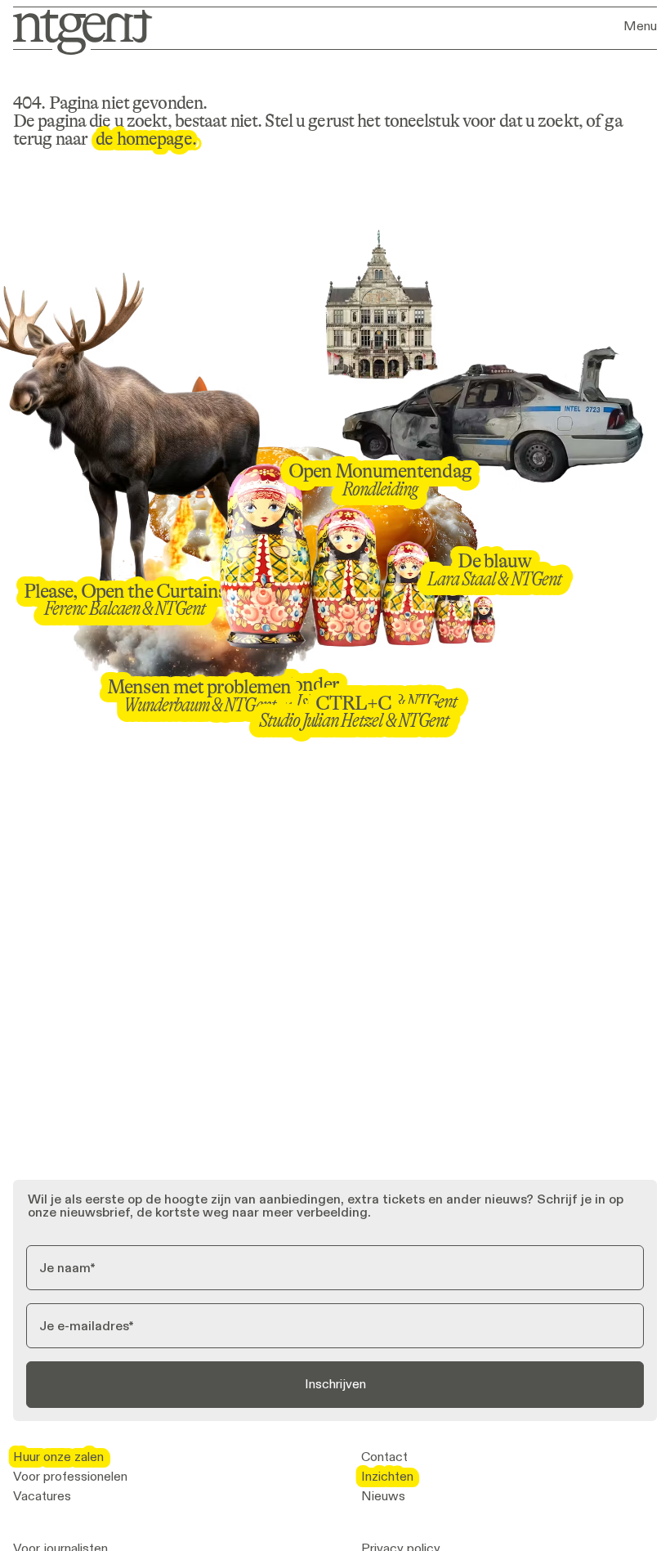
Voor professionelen (70, 1476)
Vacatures (42, 1496)
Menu (640, 26)
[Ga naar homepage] (77, 31)
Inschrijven (335, 1384)
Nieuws (383, 1496)
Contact (384, 1457)
